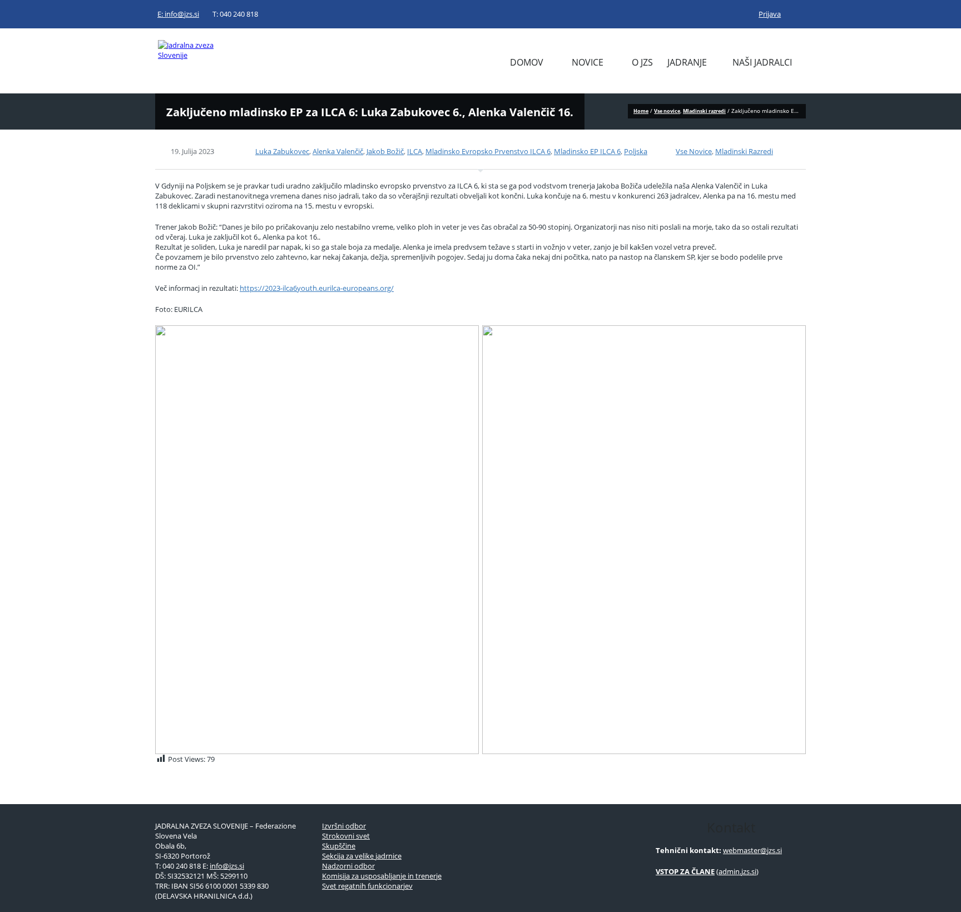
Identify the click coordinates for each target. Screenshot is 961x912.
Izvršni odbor (344, 826)
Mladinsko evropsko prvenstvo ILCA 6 (488, 151)
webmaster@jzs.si (752, 850)
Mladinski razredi (704, 111)
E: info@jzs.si (178, 14)
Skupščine (338, 846)
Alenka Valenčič (338, 151)
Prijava (770, 14)
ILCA (414, 151)
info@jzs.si (227, 866)
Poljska (635, 151)
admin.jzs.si (737, 871)
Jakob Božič (385, 151)
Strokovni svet (346, 836)
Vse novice (667, 111)
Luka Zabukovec (282, 151)
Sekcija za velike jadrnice (362, 856)
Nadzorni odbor (348, 866)
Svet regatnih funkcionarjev (367, 886)
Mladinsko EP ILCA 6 (587, 151)
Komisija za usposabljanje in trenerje (382, 876)
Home (640, 111)
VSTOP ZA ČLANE (685, 871)
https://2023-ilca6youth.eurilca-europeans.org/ (317, 288)
